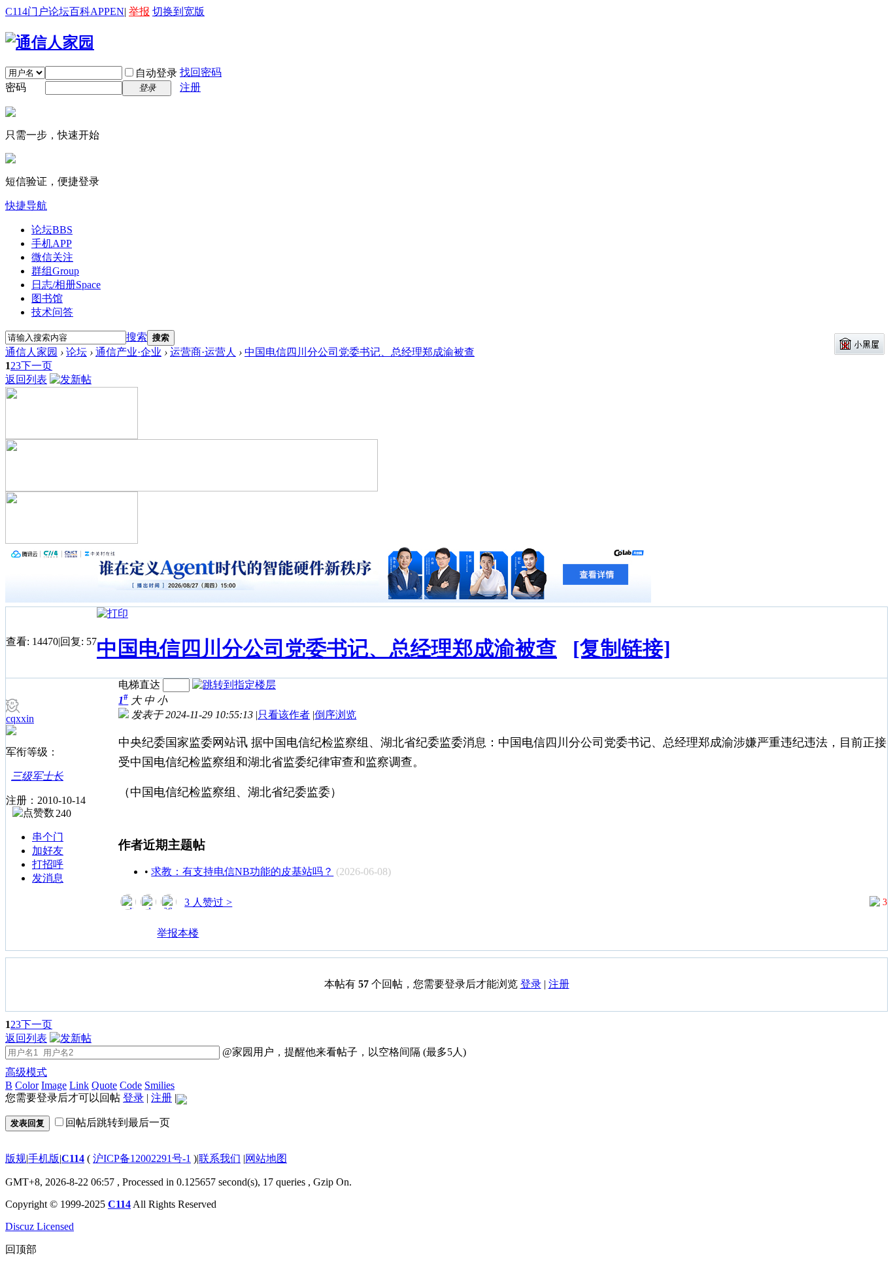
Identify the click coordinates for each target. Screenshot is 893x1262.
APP (100, 11)
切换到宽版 (178, 11)
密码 (15, 87)
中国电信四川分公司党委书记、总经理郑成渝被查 (359, 351)
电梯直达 (139, 684)
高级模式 (26, 1072)
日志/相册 (66, 284)
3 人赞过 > (208, 902)
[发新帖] (71, 379)
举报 (139, 11)
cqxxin (20, 718)
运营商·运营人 (203, 351)
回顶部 (21, 1249)
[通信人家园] (49, 42)
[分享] (129, 938)
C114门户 (26, 11)
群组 (55, 270)
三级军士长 (37, 776)
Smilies (159, 1085)
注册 (190, 87)
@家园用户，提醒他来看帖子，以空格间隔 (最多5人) (343, 1051)
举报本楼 (178, 932)
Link (79, 1085)
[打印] (112, 613)
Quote (104, 1085)
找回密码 (201, 72)
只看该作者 (284, 714)
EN (117, 11)
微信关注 (52, 257)
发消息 (47, 878)
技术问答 (52, 312)
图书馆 (47, 298)
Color (27, 1085)
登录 (530, 983)
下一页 (36, 365)
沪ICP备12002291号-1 (142, 1158)
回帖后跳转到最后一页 (117, 1122)
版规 (15, 1158)
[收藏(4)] (146, 938)
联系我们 (220, 1158)
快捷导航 (26, 205)
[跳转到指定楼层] (234, 684)
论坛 (58, 11)
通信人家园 (31, 351)
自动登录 (156, 72)
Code (131, 1085)
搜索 (136, 336)
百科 (79, 11)
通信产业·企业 (128, 351)
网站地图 (266, 1158)
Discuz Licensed (39, 1226)
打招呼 (47, 864)
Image (54, 1085)
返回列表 (26, 379)
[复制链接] (622, 648)
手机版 (43, 1158)
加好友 (47, 850)
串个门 (47, 836)
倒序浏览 (335, 714)
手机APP (51, 243)
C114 (72, 1158)
